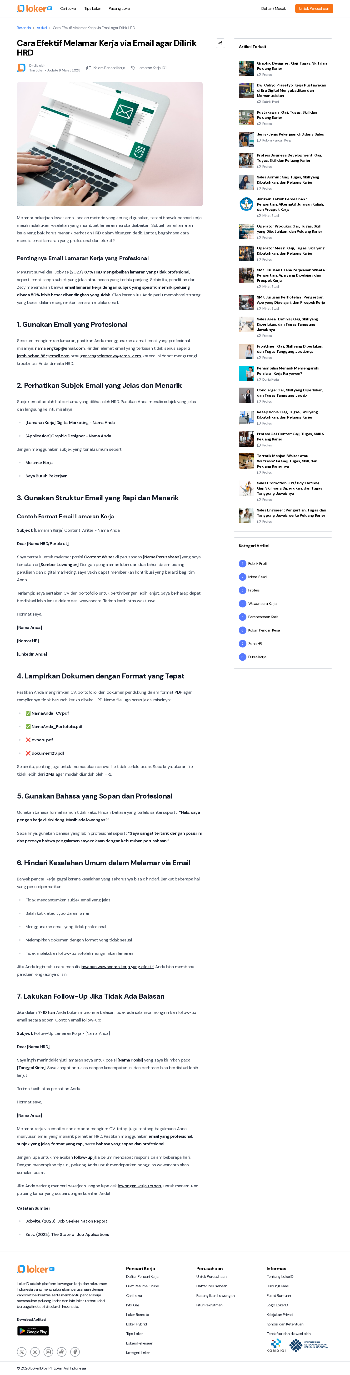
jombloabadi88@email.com (43, 356)
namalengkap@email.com (60, 348)
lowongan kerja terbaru (140, 1186)
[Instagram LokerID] (35, 1352)
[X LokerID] (21, 1352)
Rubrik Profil (271, 102)
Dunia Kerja (270, 379)
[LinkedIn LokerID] (48, 1352)
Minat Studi (271, 215)
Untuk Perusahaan (314, 8)
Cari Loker (68, 8)
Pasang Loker (120, 8)
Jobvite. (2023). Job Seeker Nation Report (66, 1221)
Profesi (267, 74)
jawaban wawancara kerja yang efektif (117, 967)
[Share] (220, 43)
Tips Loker (92, 8)
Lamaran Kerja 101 (152, 67)
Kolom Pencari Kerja (109, 67)
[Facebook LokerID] (75, 1352)
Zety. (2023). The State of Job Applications (67, 1234)
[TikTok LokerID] (61, 1352)
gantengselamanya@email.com (110, 356)
